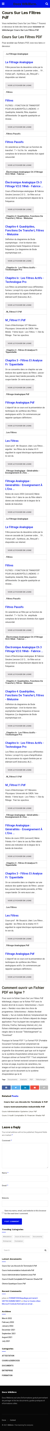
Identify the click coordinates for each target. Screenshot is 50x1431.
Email (5, 1185)
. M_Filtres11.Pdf (13, 312)
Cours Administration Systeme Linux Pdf (19, 1111)
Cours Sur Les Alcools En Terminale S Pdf (26, 1102)
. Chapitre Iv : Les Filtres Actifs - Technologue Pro (20, 268)
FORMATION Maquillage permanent (23, 1298)
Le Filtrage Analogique (19, 62)
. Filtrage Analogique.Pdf (17, 394)
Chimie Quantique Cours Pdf (14, 1284)
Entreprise (7, 1241)
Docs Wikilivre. (25, 4)
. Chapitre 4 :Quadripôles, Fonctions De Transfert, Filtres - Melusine (24, 217)
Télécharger (41, 1079)
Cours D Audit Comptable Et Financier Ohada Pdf (23, 1115)
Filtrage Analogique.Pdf (19, 402)
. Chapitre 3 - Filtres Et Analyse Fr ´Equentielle (21, 351)
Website (5, 1198)
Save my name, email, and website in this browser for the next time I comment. (25, 1212)
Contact (13, 1420)
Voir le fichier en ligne (19, 85)
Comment (7, 1140)
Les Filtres (12, 440)
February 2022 (8, 1322)
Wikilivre (10, 1425)
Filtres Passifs (14, 142)
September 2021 (9, 1334)
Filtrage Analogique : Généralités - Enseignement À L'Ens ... (23, 484)
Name (5, 1173)
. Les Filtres (11, 432)
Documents (12, 1079)
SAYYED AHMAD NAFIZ (11, 1301)
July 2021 (6, 1341)
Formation (19, 1241)
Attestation (7, 1236)
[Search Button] (45, 1250)
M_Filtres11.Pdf (15, 320)
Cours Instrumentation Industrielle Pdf (24, 1106)
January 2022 (7, 1326)
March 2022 (7, 1318)
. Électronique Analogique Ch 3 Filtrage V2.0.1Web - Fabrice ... (24, 173)
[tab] (25, 54)
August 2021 (7, 1337)
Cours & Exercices (22, 1236)
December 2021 (8, 1330)
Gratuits (23, 1079)
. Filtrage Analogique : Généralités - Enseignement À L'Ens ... (22, 472)
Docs (4, 1420)
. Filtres (9, 92)
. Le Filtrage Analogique (16, 54)
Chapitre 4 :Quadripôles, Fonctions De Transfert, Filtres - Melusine (24, 230)
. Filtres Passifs (13, 134)
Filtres (9, 100)
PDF (31, 1079)
